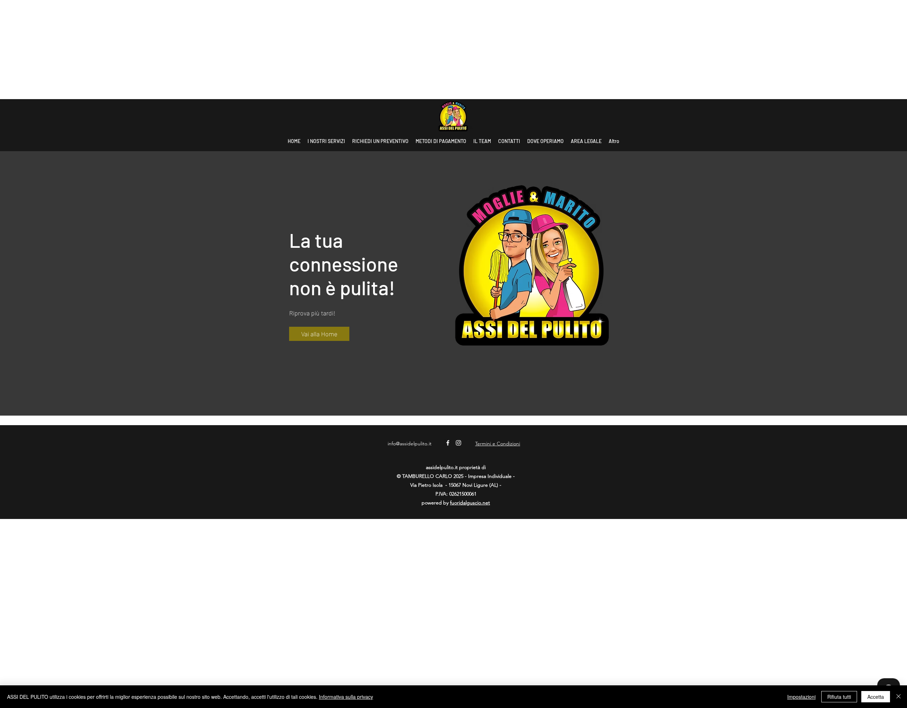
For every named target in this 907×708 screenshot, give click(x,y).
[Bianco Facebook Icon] (447, 442)
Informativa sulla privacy (346, 696)
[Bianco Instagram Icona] (458, 442)
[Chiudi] (898, 696)
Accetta (875, 696)
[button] (319, 334)
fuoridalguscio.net (470, 502)
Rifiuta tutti (839, 696)
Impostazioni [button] (801, 696)
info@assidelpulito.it (410, 443)
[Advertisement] (212, 49)
